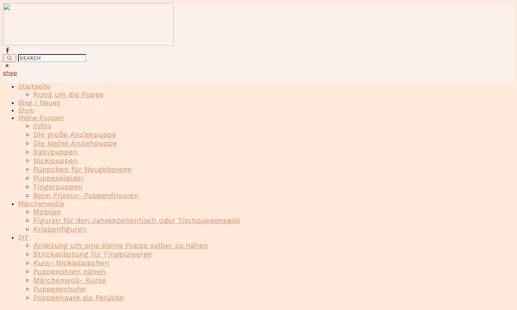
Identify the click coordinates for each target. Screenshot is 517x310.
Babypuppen (55, 152)
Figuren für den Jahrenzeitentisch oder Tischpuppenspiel (136, 220)
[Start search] (9, 58)
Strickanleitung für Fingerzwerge (92, 254)
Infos (42, 126)
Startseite (34, 86)
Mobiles (47, 211)
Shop (26, 110)
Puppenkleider (58, 178)
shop (10, 72)
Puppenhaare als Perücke (78, 297)
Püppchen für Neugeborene (82, 169)
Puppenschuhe (59, 289)
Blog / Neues (39, 102)
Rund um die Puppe (68, 94)
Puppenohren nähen (69, 271)
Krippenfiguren (59, 229)
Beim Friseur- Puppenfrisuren (86, 195)
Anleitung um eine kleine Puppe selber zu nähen (120, 245)
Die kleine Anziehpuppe (75, 143)
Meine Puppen (41, 118)
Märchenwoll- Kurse (69, 280)
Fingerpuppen (58, 186)
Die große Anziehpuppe (74, 134)
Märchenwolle (41, 203)
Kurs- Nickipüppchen (71, 263)
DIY (23, 237)
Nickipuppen (55, 160)
